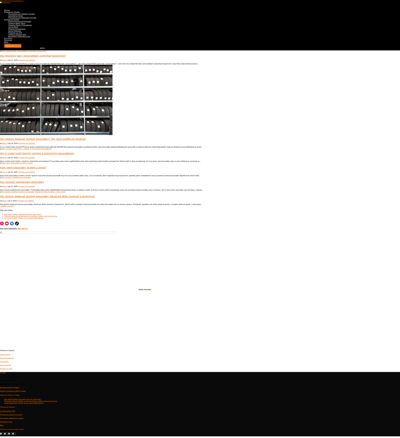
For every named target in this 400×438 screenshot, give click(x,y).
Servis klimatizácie (7, 358)
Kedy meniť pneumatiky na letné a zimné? (23, 167)
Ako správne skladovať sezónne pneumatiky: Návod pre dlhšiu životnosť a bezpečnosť (47, 196)
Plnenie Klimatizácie (17, 29)
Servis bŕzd (4, 362)
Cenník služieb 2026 (7, 411)
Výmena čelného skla (17, 35)
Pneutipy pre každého (27, 60)
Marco (4, 60)
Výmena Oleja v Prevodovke (20, 25)
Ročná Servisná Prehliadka (19, 21)
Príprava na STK (15, 33)
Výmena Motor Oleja (16, 23)
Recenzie (8, 40)
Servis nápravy (5, 365)
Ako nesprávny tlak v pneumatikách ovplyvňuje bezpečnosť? (33, 55)
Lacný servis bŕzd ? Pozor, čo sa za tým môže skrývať (23, 218)
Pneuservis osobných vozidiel (11, 415)
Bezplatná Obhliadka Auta (19, 36)
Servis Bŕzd (13, 27)
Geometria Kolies (15, 16)
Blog (1, 425)
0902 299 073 (4, 1)
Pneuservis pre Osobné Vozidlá (21, 14)
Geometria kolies (6, 422)
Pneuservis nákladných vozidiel (11, 418)
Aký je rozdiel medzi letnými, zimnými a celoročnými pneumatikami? (37, 153)
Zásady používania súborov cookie (13, 391)
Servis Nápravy (14, 31)
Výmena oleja (5, 355)
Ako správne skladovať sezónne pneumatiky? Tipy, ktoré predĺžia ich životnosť (43, 139)
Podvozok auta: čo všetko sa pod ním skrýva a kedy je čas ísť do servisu (30, 216)
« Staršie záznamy (7, 206)
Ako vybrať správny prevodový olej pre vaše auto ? (22, 214)
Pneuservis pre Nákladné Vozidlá (22, 18)
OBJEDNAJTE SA (12, 46)
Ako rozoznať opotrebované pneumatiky (22, 182)
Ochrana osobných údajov (9, 387)
